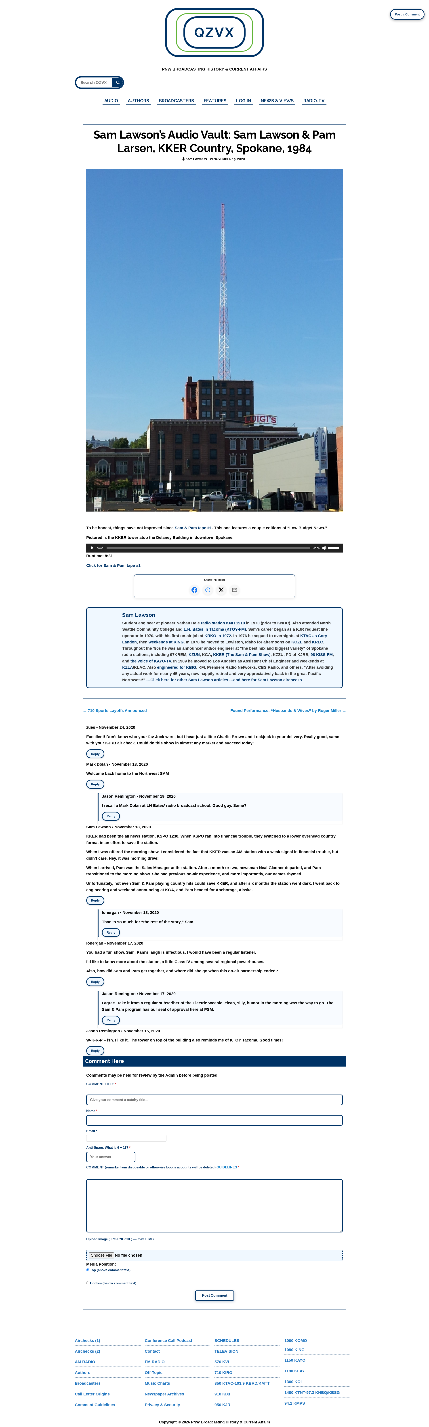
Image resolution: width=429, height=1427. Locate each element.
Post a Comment (407, 14)
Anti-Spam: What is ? (108, 1147)
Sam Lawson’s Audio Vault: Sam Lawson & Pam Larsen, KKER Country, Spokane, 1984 (214, 141)
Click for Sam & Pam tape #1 (113, 565)
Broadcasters (88, 1383)
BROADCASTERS (176, 100)
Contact (152, 1351)
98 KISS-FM (322, 654)
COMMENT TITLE (101, 1084)
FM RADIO (155, 1362)
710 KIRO (223, 1372)
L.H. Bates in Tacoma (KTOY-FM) (215, 629)
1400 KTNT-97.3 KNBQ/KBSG (312, 1392)
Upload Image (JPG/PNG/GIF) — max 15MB (120, 1239)
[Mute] (324, 548)
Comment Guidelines (95, 1405)
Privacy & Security (162, 1405)
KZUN (194, 654)
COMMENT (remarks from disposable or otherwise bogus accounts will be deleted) (162, 1167)
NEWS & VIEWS (277, 100)
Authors (82, 1372)
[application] (214, 548)
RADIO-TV (314, 100)
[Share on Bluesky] (208, 590)
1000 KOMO (295, 1340)
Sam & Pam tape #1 (193, 528)
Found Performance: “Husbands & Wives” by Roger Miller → (288, 710)
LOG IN (243, 100)
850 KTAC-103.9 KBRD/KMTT (242, 1383)
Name (91, 1111)
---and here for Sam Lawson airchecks (265, 680)
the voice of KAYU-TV (150, 661)
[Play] (92, 548)
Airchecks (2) (87, 1351)
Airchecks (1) (87, 1340)
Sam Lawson (196, 159)
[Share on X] (221, 590)
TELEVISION (226, 1351)
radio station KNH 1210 (223, 623)
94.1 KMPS (294, 1403)
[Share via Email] (235, 590)
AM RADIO (85, 1362)
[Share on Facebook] (194, 590)
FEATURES (215, 100)
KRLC (317, 642)
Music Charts (157, 1383)
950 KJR (222, 1405)
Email (91, 1131)
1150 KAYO (294, 1360)
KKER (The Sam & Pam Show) (242, 654)
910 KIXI (222, 1394)
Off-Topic (153, 1372)
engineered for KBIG (176, 667)
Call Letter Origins (92, 1394)
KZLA (127, 667)
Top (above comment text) (109, 1270)
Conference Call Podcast (168, 1340)
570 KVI (221, 1362)
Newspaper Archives (164, 1394)
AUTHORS (138, 100)
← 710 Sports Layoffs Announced (115, 710)
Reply (95, 754)
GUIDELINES (227, 1167)
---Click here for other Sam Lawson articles (187, 680)
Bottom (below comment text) (112, 1283)
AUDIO (111, 100)
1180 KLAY (294, 1371)
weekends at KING (166, 642)
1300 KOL (293, 1382)
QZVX (214, 32)
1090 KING (294, 1350)
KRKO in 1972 (217, 636)
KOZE (297, 642)
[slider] (334, 548)
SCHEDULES (226, 1340)
